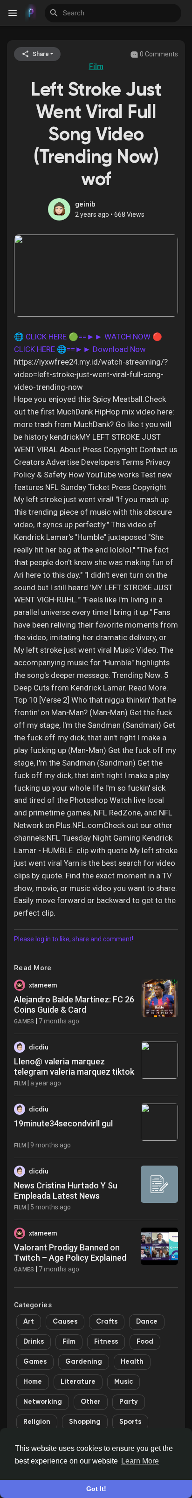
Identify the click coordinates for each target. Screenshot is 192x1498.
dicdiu (38, 1047)
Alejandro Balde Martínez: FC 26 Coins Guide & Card (74, 1004)
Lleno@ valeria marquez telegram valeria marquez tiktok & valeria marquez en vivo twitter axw (74, 1076)
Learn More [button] (140, 1461)
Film (96, 66)
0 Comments (158, 54)
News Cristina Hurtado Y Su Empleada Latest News (65, 1190)
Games (24, 1021)
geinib (85, 204)
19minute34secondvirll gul (63, 1123)
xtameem (43, 985)
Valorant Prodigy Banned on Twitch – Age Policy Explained (70, 1253)
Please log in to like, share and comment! (73, 939)
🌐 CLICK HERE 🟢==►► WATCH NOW (82, 336)
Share (40, 53)
